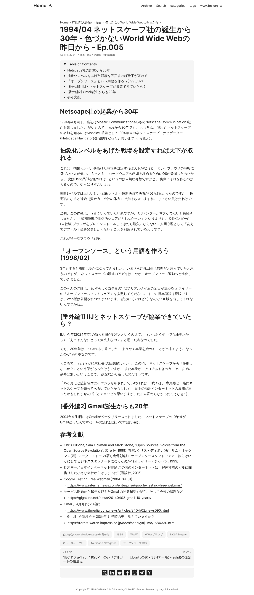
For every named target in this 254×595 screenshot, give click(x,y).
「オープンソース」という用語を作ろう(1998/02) (105, 81)
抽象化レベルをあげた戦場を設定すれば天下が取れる (107, 76)
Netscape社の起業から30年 (88, 70)
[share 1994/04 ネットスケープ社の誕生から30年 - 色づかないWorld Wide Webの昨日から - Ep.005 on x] (104, 572)
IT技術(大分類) (82, 22)
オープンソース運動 (135, 543)
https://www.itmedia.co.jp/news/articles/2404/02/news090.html (118, 510)
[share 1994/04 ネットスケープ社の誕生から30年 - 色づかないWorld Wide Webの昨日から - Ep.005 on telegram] (142, 572)
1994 (120, 534)
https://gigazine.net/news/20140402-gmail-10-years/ (109, 498)
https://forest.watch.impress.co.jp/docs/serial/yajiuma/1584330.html (121, 523)
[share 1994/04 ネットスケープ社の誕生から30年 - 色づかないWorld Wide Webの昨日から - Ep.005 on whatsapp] (134, 572)
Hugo (161, 589)
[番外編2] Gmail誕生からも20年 (91, 92)
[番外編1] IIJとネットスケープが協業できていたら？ (106, 86)
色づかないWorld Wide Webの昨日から (131, 22)
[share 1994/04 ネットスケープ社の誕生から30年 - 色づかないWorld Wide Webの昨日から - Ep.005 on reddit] (119, 572)
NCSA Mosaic (178, 534)
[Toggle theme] (51, 5)
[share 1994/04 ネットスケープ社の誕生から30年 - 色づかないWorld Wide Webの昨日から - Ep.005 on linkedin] (112, 572)
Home (39, 5)
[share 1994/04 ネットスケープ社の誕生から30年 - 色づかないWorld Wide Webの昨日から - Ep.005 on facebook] (127, 572)
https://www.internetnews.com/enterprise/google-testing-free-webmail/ (124, 485)
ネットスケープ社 (73, 543)
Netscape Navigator (103, 543)
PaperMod (172, 589)
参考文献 (74, 97)
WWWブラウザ (154, 534)
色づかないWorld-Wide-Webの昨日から (86, 534)
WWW (134, 534)
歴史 (99, 22)
